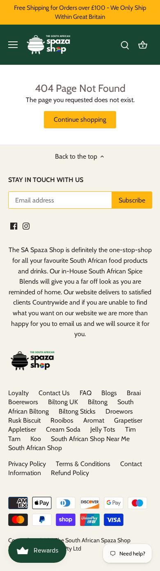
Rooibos (61, 420)
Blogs (109, 393)
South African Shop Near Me (90, 439)
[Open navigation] (13, 44)
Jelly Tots (102, 429)
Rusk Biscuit (24, 420)
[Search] (125, 45)
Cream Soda (63, 429)
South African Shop (35, 448)
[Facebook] (13, 225)
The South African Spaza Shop (92, 540)
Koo (35, 439)
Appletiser (22, 429)
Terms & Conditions (83, 464)
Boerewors (23, 402)
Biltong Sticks (77, 411)
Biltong (97, 402)
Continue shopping (80, 119)
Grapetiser (128, 420)
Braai (134, 393)
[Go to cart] (143, 45)
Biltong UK (63, 402)
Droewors (119, 411)
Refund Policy (70, 473)
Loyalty (18, 393)
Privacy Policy (27, 464)
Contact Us (54, 393)
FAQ (85, 393)
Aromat (93, 420)
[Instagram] (26, 225)
